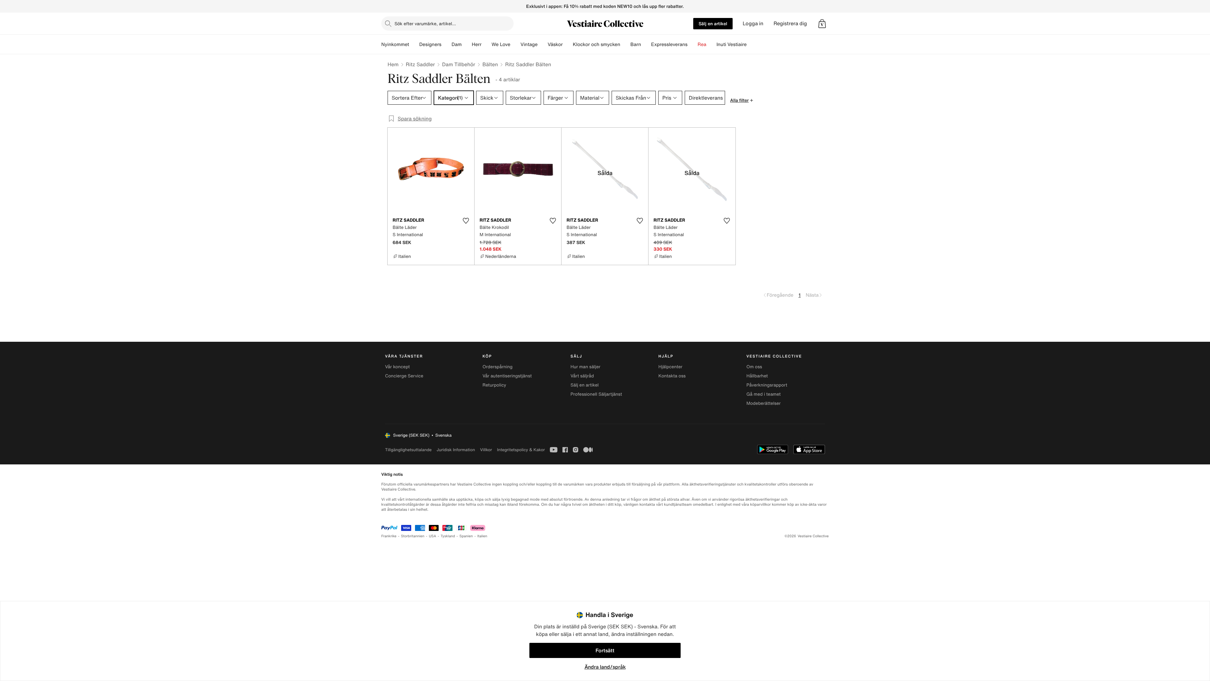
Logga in (753, 23)
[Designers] (446, 44)
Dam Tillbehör (458, 64)
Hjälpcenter (671, 367)
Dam (457, 44)
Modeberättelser (763, 403)
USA (432, 536)
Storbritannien (412, 536)
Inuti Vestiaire (732, 44)
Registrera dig (790, 23)
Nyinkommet (395, 44)
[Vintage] (542, 44)
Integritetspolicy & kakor (521, 450)
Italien (482, 536)
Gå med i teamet (763, 394)
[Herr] (486, 44)
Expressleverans (669, 44)
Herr (476, 44)
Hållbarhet (757, 376)
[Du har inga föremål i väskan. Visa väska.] (822, 23)
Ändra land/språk (605, 667)
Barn (635, 44)
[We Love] (515, 44)
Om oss (754, 367)
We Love (501, 44)
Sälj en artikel (713, 23)
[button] (822, 23)
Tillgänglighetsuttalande (408, 450)
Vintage (529, 44)
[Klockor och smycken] (625, 44)
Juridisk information (456, 450)
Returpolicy (494, 385)
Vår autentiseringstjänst (507, 376)
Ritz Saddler (420, 64)
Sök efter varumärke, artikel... (425, 23)
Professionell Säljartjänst (596, 394)
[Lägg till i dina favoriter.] (466, 220)
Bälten (490, 64)
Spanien (466, 536)
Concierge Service (404, 376)
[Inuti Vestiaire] (751, 44)
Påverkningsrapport (766, 385)
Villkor (486, 450)
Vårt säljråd (582, 376)
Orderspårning (497, 367)
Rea (702, 44)
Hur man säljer (585, 367)
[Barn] (645, 44)
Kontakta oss (672, 376)
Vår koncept (397, 367)
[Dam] (466, 44)
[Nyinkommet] (414, 44)
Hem (393, 64)
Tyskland (448, 536)
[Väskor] (567, 44)
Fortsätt (605, 650)
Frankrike (388, 536)
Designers (430, 44)
